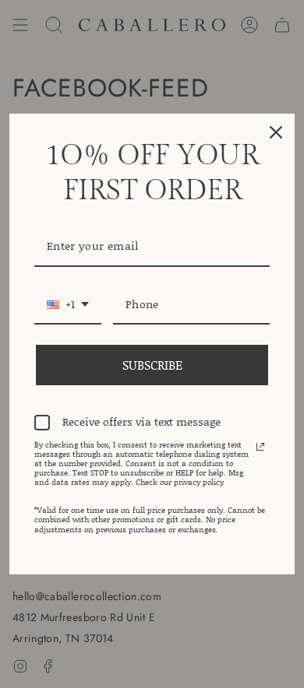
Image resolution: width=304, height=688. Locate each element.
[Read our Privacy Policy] (260, 446)
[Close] (276, 132)
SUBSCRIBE (152, 365)
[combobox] (67, 305)
